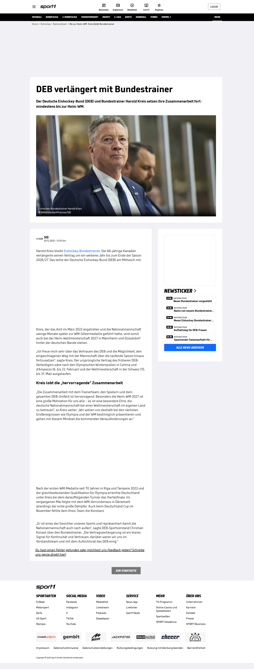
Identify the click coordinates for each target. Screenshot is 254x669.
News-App (132, 602)
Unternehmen (194, 602)
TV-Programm (164, 602)
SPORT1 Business (195, 624)
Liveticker (131, 607)
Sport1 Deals (133, 613)
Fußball (40, 602)
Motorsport (42, 607)
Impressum (42, 648)
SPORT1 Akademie (166, 622)
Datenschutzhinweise (66, 648)
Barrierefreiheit (196, 648)
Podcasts (101, 613)
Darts (39, 613)
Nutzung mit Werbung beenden (165, 648)
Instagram (72, 607)
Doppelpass (102, 618)
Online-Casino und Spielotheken (166, 609)
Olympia (40, 624)
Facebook (71, 602)
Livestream (102, 607)
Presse (190, 618)
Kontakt (190, 613)
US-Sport (41, 618)
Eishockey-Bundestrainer (82, 251)
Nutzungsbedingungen (130, 648)
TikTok (70, 618)
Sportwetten (163, 616)
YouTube (71, 624)
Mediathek (102, 602)
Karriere (191, 607)
